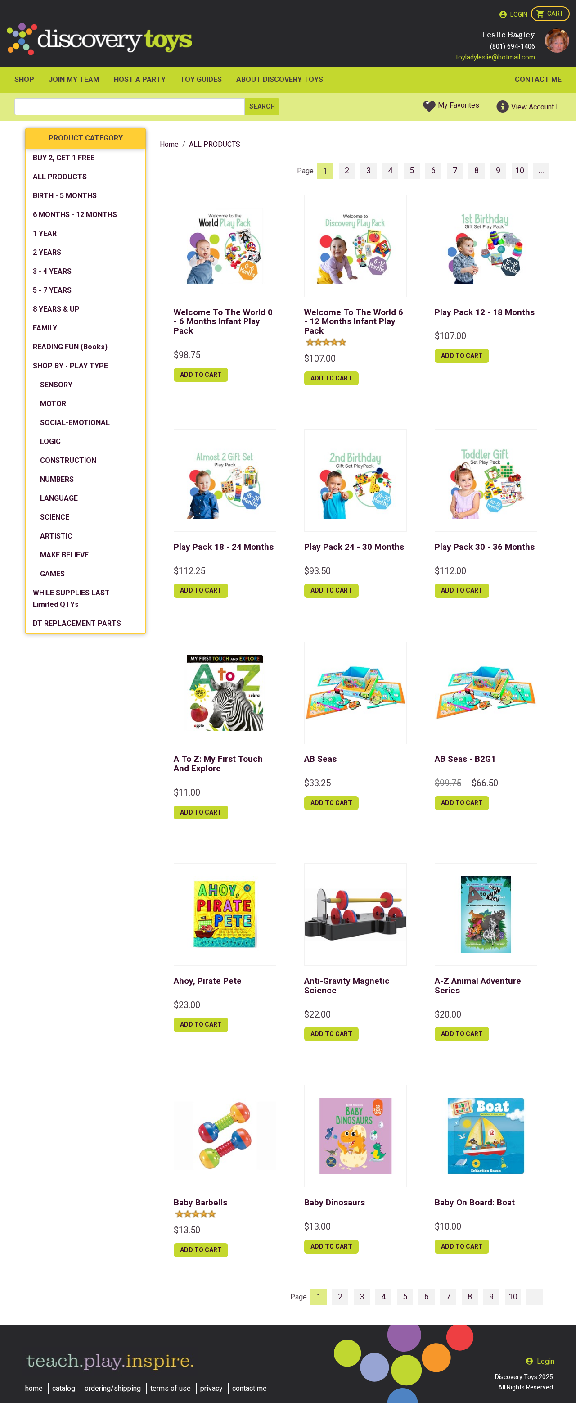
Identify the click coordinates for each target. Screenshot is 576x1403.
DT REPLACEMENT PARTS (77, 623)
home (34, 1388)
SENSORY (56, 384)
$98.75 (187, 354)
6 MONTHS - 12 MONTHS (75, 214)
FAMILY (45, 328)
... (541, 170)
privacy (211, 1388)
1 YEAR (45, 233)
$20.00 (448, 1014)
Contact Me (538, 79)
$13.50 (187, 1230)
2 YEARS (47, 252)
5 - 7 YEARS (52, 290)
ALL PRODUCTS (60, 176)
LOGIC (50, 441)
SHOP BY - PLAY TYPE (70, 366)
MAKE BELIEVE (64, 555)
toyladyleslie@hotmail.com (495, 57)
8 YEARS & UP (56, 309)
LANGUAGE (59, 498)
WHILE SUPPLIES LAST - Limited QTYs (73, 598)
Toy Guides (201, 79)
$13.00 (317, 1226)
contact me (249, 1388)
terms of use (170, 1388)
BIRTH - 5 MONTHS (65, 195)
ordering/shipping (113, 1388)
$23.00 (187, 1005)
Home (169, 144)
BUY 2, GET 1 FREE (63, 158)
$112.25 (189, 571)
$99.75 (448, 783)
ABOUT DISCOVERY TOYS (279, 79)
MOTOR (53, 403)
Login (518, 14)
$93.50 (317, 571)
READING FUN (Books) (70, 347)
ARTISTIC (56, 536)
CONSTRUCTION (68, 460)
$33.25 (317, 783)
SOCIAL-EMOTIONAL (75, 422)
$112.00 (450, 571)
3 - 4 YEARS (52, 271)
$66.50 (485, 783)
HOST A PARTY (140, 79)
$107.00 (320, 358)
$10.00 (448, 1226)
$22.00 (317, 1014)
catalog (63, 1388)
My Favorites (458, 105)
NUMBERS (57, 479)
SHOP (24, 79)
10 (519, 170)
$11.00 (187, 792)
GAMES (52, 574)
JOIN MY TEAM (74, 79)
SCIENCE (54, 517)
